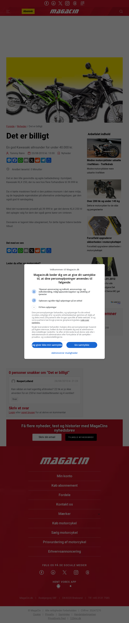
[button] (64, 307)
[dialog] (64, 311)
